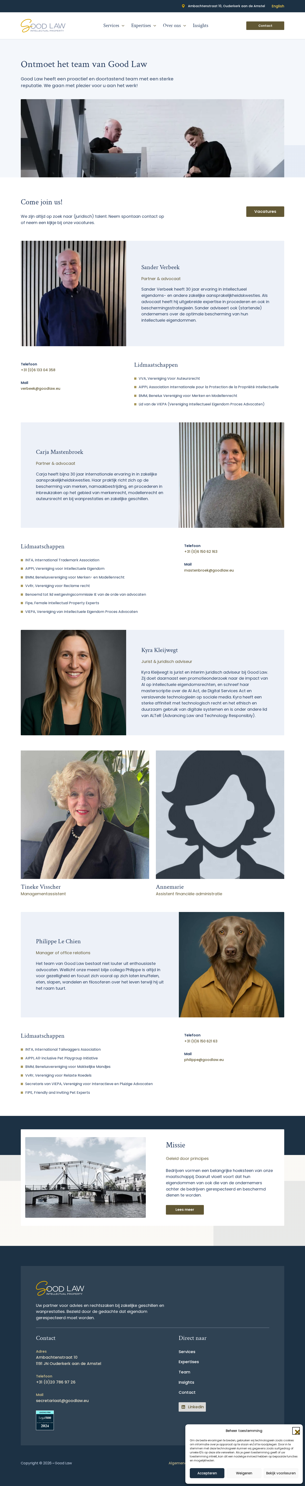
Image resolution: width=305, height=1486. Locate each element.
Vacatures (265, 211)
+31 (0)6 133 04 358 (38, 370)
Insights (200, 26)
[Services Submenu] (123, 25)
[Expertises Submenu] (154, 25)
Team (184, 1372)
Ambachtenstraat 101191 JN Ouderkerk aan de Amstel (68, 1360)
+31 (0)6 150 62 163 (200, 551)
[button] (296, 1431)
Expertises (141, 26)
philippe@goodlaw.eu (204, 1059)
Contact (265, 25)
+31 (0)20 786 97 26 (55, 1382)
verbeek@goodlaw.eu (40, 388)
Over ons (172, 26)
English (278, 6)
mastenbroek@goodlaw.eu (209, 570)
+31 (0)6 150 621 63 (200, 1041)
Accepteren (207, 1473)
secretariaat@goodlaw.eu (62, 1400)
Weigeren (244, 1473)
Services (111, 26)
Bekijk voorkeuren (281, 1473)
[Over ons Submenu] (184, 25)
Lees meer (184, 1209)
